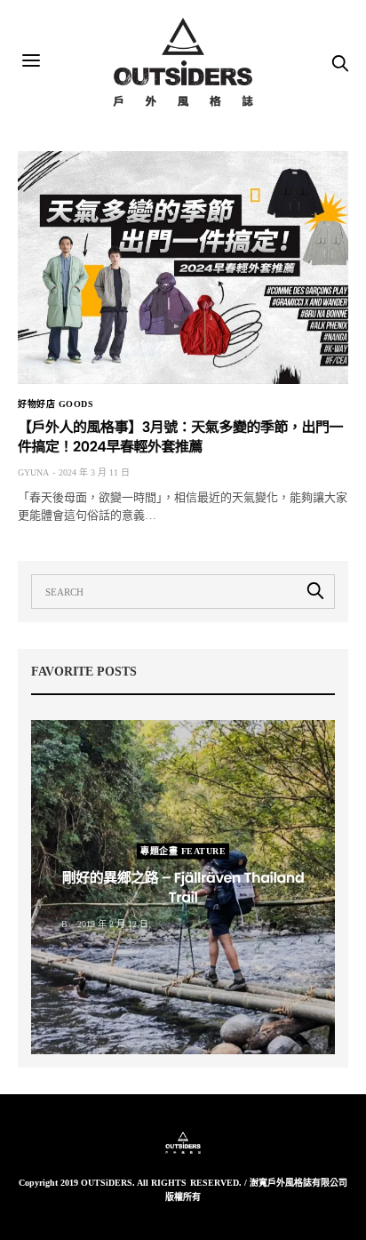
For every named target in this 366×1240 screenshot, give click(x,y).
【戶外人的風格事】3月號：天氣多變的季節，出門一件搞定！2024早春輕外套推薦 (180, 437)
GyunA (33, 472)
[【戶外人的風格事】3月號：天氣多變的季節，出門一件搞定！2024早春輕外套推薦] (183, 267)
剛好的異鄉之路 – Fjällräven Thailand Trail (183, 888)
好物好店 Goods (55, 404)
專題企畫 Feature (183, 851)
